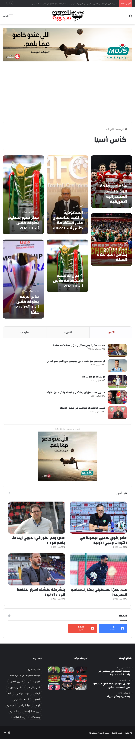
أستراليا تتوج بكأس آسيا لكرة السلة (112, 254)
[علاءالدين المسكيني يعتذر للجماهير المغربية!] (98, 569)
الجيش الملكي (34, 681)
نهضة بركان (35, 717)
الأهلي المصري (34, 669)
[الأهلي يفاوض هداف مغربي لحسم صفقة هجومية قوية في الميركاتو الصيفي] (54, 678)
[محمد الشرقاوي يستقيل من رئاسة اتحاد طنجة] (117, 350)
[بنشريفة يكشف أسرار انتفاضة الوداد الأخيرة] (36, 569)
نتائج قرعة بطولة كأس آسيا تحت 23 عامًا (27, 304)
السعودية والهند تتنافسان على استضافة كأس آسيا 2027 (68, 220)
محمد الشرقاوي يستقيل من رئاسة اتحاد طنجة (79, 345)
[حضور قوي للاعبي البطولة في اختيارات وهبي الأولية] (98, 518)
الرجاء (37, 693)
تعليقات (24, 332)
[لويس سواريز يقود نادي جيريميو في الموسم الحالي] (117, 365)
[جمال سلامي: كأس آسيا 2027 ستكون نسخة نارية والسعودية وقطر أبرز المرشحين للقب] (67, 686)
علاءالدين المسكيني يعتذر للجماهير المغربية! (99, 592)
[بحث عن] (130, 17)
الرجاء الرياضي (23, 693)
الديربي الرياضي (33, 687)
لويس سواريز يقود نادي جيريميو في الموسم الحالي (76, 361)
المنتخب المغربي (21, 699)
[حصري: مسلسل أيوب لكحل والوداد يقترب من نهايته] (117, 397)
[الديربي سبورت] (67, 16)
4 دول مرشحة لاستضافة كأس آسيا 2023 (68, 281)
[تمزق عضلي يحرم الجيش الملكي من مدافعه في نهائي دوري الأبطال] (81, 670)
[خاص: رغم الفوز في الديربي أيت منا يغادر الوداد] (36, 518)
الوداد (38, 705)
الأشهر (111, 332)
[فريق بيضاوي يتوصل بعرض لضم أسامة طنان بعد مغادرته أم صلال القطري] (81, 678)
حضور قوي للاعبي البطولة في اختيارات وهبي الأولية (103, 540)
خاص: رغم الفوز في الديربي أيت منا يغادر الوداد (38, 540)
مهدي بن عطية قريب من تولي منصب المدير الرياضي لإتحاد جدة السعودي (81, 3)
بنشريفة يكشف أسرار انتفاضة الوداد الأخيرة (41, 592)
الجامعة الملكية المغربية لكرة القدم (25, 675)
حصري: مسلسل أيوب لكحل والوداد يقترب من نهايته (75, 392)
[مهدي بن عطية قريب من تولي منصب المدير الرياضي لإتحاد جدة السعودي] (54, 670)
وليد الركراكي (19, 717)
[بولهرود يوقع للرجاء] (117, 381)
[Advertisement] (67, 94)
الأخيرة (68, 332)
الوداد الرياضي (25, 705)
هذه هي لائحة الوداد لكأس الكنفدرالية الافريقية (113, 194)
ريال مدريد (14, 711)
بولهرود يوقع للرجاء (93, 377)
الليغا (10, 693)
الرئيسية (120, 129)
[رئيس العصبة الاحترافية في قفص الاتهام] (117, 412)
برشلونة (10, 705)
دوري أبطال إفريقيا (32, 711)
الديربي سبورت (14, 687)
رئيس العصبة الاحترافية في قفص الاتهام (82, 408)
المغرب (37, 699)
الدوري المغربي (16, 681)
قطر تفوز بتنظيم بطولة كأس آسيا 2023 (23, 223)
